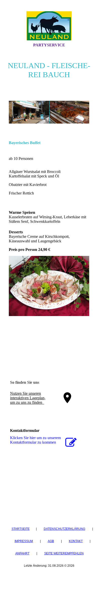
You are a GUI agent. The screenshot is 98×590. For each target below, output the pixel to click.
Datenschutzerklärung (64, 529)
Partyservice (49, 45)
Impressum (24, 541)
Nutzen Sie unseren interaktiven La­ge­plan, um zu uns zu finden (27, 398)
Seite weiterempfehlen (64, 553)
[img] (49, 25)
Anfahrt (22, 553)
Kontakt (76, 541)
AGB (51, 541)
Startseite (21, 529)
